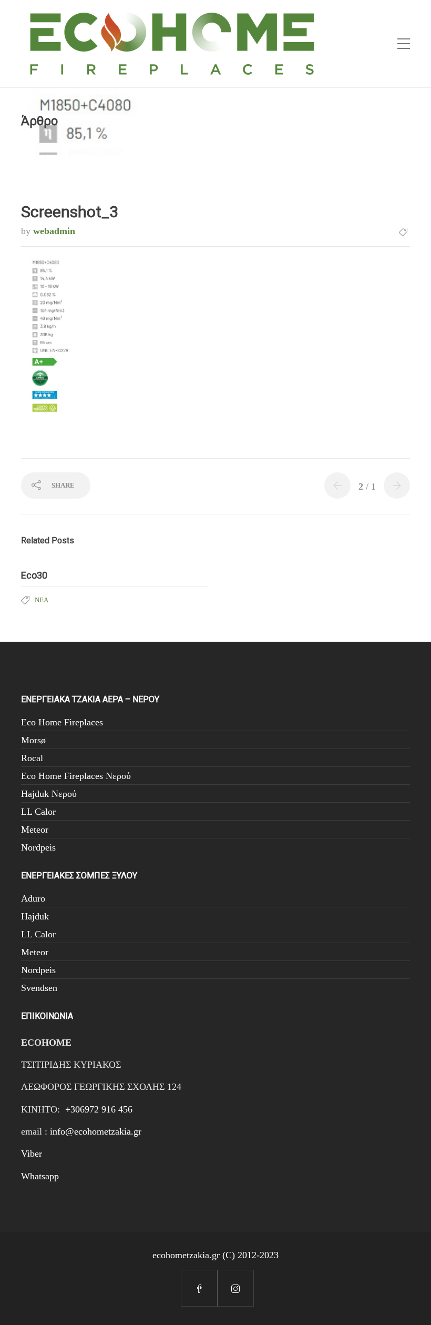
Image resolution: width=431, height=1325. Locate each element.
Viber (31, 1153)
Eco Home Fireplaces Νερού (76, 776)
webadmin (54, 231)
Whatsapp (40, 1176)
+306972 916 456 (98, 1109)
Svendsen (39, 988)
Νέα (41, 600)
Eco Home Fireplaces (62, 722)
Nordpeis (38, 847)
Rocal (32, 758)
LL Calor (38, 811)
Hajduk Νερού (49, 793)
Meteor (34, 829)
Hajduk (35, 916)
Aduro (33, 898)
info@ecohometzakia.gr (95, 1131)
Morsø (33, 740)
